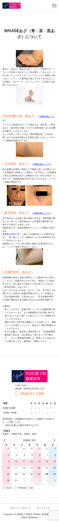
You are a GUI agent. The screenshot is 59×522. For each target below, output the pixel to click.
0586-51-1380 (32, 393)
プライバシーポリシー (20, 507)
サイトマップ (43, 507)
